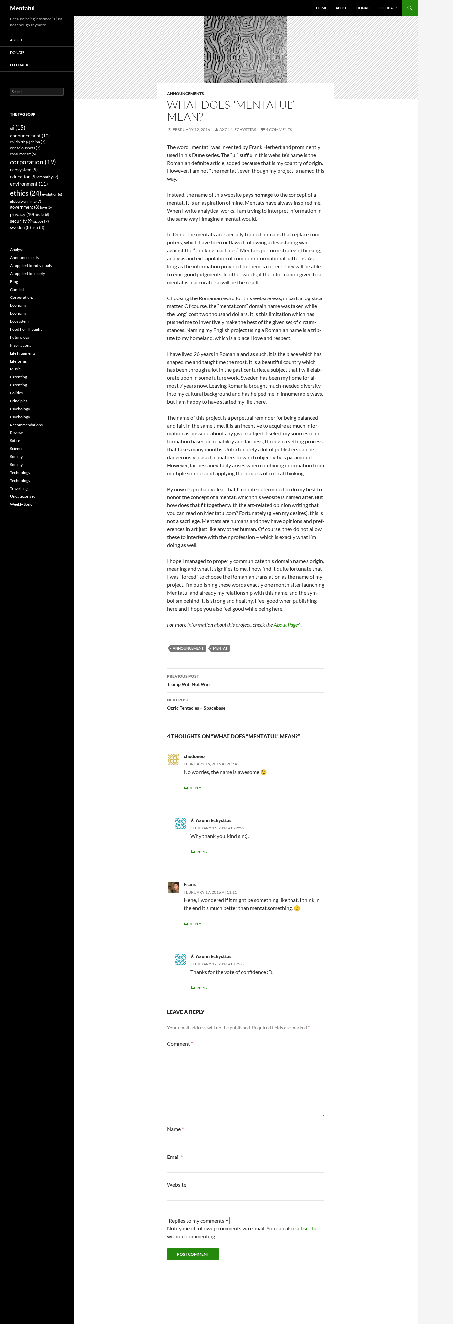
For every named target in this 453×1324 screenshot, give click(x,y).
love (46, 207)
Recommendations (26, 424)
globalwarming (25, 201)
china (38, 142)
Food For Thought (26, 329)
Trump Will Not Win (188, 680)
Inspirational (21, 345)
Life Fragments (22, 353)
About (342, 8)
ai (17, 127)
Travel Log (19, 488)
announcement (188, 648)
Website (176, 1184)
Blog (14, 281)
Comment (180, 1043)
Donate (363, 8)
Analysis (17, 249)
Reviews (17, 432)
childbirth (20, 142)
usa (38, 227)
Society (16, 456)
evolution (52, 194)
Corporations (21, 297)
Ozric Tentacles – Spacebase (196, 704)
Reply (195, 787)
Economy (18, 305)
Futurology (20, 337)
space (41, 221)
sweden (20, 227)
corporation (33, 162)
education (23, 176)
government (24, 207)
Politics (16, 392)
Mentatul (22, 8)
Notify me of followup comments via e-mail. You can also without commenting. (242, 1232)
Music (15, 368)
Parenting (18, 376)
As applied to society (27, 273)
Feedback (388, 8)
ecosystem (24, 169)
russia (42, 214)
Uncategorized (23, 496)
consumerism (23, 154)
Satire (15, 440)
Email (175, 1157)
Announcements (185, 93)
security (21, 221)
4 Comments (279, 129)
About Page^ (287, 624)
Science (16, 448)
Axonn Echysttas (237, 129)
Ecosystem (19, 321)
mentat (220, 648)
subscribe (306, 1228)
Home (321, 8)
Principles (18, 400)
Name (175, 1129)
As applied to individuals (31, 265)
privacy (22, 214)
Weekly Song (21, 504)
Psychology (20, 408)
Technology (20, 472)
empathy (47, 177)
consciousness (25, 148)
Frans (190, 884)
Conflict (17, 289)
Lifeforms (18, 361)
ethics (25, 193)
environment (29, 184)
